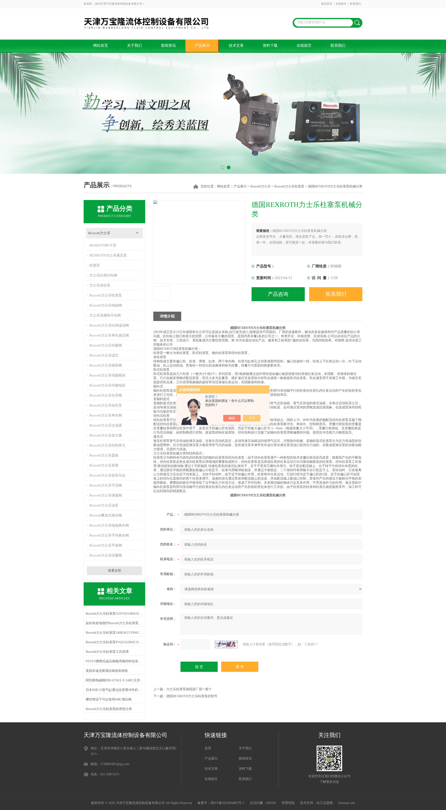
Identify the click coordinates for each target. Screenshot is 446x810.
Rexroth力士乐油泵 (103, 505)
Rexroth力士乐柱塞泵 (289, 186)
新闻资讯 (168, 45)
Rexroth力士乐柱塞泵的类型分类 (109, 709)
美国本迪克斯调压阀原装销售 (107, 671)
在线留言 (341, 3)
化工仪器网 (324, 803)
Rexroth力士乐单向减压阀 (109, 335)
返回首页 (326, 3)
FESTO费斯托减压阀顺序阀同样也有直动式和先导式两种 (114, 661)
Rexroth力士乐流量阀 (105, 555)
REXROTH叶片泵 (102, 245)
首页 (208, 748)
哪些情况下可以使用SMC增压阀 (108, 699)
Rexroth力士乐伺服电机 (107, 385)
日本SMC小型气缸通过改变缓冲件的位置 (114, 690)
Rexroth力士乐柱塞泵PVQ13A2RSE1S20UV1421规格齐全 (114, 642)
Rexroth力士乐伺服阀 (105, 345)
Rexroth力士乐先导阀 (105, 395)
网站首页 (100, 45)
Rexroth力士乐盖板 (103, 455)
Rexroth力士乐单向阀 (105, 415)
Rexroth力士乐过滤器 (105, 425)
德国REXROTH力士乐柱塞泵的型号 (191, 696)
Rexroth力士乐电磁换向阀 (109, 525)
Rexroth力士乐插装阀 (105, 365)
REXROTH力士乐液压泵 (108, 255)
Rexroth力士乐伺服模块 (107, 375)
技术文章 (236, 45)
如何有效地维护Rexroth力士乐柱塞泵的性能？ (114, 623)
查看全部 (114, 570)
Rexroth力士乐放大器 (105, 435)
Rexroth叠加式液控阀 (105, 515)
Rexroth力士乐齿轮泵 (105, 405)
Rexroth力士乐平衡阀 (105, 545)
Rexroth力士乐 (260, 186)
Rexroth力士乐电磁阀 (105, 305)
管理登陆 (288, 803)
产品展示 (202, 45)
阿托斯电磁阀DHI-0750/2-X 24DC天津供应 (114, 680)
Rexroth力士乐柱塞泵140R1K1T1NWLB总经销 (114, 632)
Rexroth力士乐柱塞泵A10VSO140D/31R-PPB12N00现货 (114, 613)
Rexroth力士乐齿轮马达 (107, 475)
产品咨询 (278, 294)
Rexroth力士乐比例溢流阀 (109, 325)
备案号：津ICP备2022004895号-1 (220, 803)
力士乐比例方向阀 (103, 275)
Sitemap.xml (346, 803)
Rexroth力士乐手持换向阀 (109, 535)
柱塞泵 (94, 265)
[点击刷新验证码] (226, 644)
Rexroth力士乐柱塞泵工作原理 (107, 651)
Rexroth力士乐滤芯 (103, 355)
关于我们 (134, 45)
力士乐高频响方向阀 (105, 315)
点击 (137, 233)
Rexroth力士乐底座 (103, 465)
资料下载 (270, 45)
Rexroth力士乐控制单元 (107, 445)
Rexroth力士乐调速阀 (105, 495)
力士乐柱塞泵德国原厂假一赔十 (189, 689)
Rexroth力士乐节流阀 (105, 485)
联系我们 (355, 3)
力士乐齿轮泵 (99, 285)
